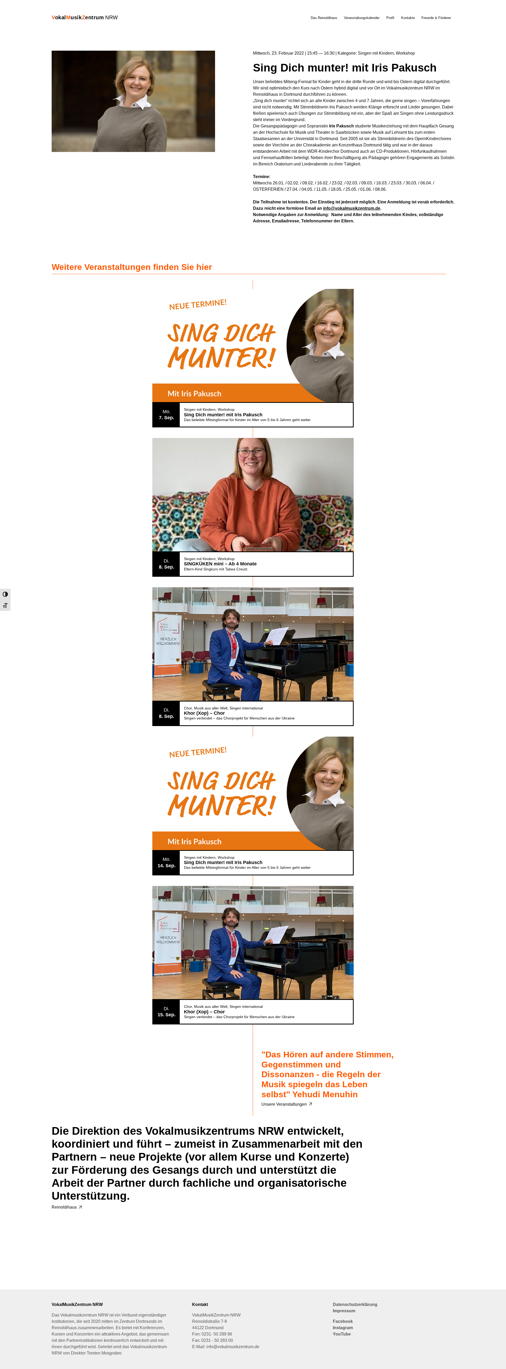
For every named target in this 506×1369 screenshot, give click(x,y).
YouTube (342, 1334)
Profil (390, 18)
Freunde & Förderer (436, 18)
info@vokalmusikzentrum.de (351, 208)
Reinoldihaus (64, 1207)
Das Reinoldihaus (324, 18)
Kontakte (408, 18)
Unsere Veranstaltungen (284, 1104)
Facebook (343, 1321)
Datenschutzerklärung (355, 1304)
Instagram (343, 1327)
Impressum (344, 1311)
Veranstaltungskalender (362, 18)
